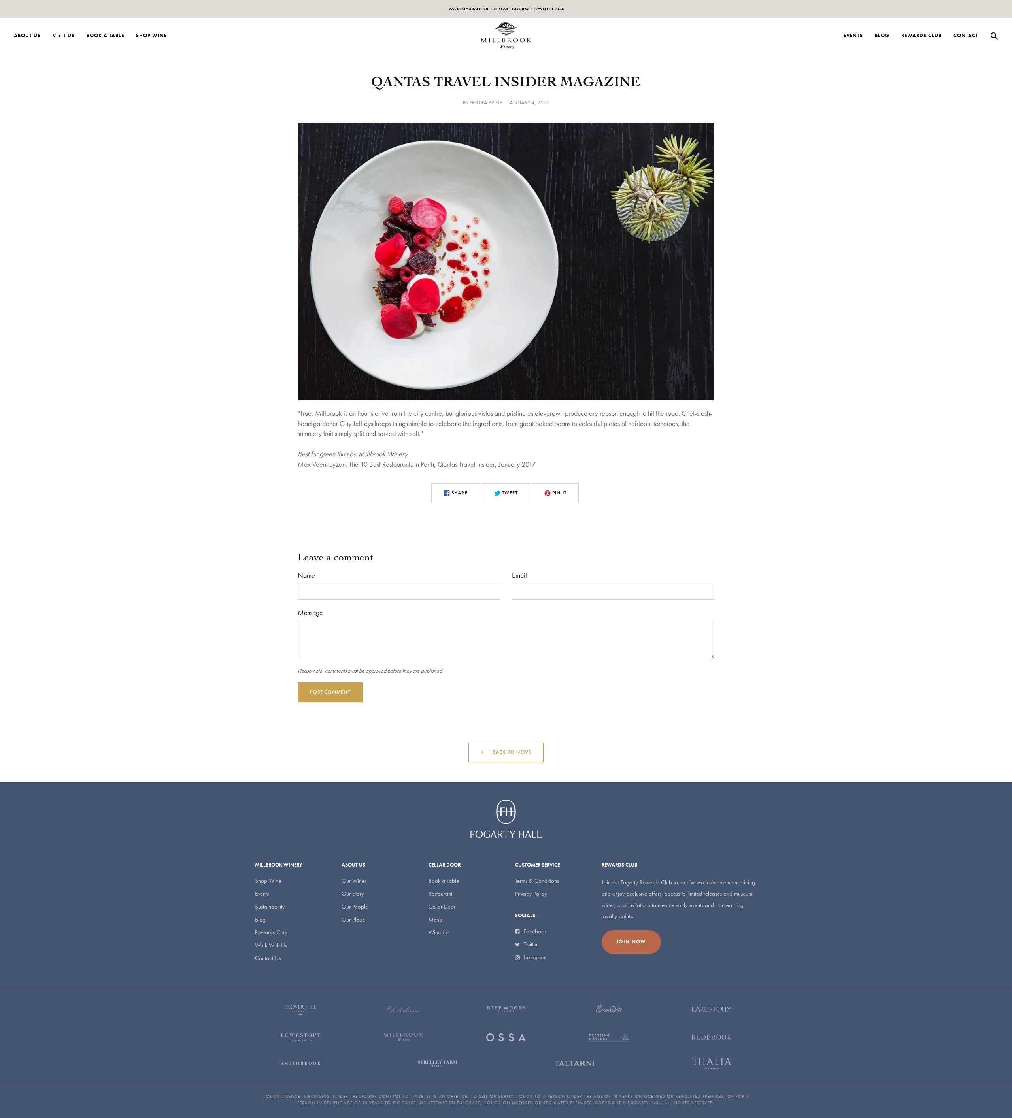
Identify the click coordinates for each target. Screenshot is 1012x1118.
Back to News (512, 752)
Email (519, 575)
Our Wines (354, 881)
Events (262, 893)
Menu (435, 920)
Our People (355, 907)
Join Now (631, 941)
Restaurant (440, 893)
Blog (260, 920)
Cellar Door (442, 907)
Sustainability (270, 907)
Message (310, 612)
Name (306, 575)
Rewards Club (271, 932)
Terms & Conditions (537, 881)
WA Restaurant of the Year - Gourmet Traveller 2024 (506, 8)
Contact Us (268, 958)
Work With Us (271, 945)
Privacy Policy (531, 893)
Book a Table (444, 881)
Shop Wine (268, 881)
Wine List (439, 932)
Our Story (353, 893)
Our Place (353, 920)
